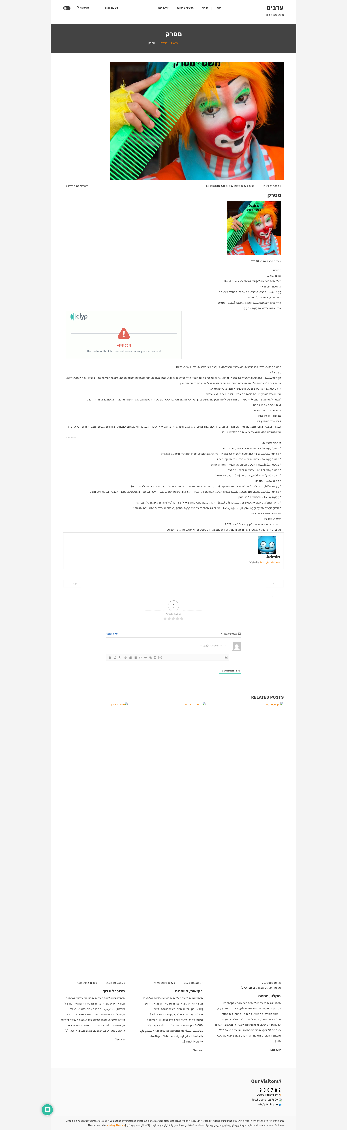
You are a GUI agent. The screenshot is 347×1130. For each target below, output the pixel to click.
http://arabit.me (270, 562)
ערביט (275, 7)
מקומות (277, 987)
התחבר (110, 633)
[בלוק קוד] (145, 657)
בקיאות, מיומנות (189, 991)
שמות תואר (83, 982)
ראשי (218, 8)
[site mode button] (66, 8)
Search (84, 7)
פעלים (244, 185)
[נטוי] (115, 657)
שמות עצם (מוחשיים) (228, 185)
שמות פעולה (160, 982)
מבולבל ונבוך (114, 991)
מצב (273, 583)
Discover (275, 1049)
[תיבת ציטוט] (140, 657)
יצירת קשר (163, 8)
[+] (160, 657)
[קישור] (150, 657)
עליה (74, 583)
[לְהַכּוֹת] (125, 657)
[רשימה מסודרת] (130, 657)
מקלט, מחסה (269, 995)
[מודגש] (110, 657)
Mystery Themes (116, 1125)
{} (155, 657)
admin (213, 185)
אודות (205, 8)
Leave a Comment (77, 185)
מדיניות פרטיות (185, 8)
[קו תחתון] (120, 657)
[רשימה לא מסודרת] (135, 657)
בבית (251, 185)
